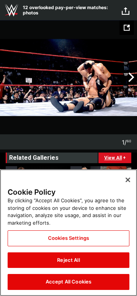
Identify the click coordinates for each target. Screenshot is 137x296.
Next (130, 77)
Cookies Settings (68, 238)
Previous (6, 77)
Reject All (68, 260)
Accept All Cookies (68, 282)
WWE (11, 10)
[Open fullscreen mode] (126, 27)
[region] (68, 232)
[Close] (127, 180)
